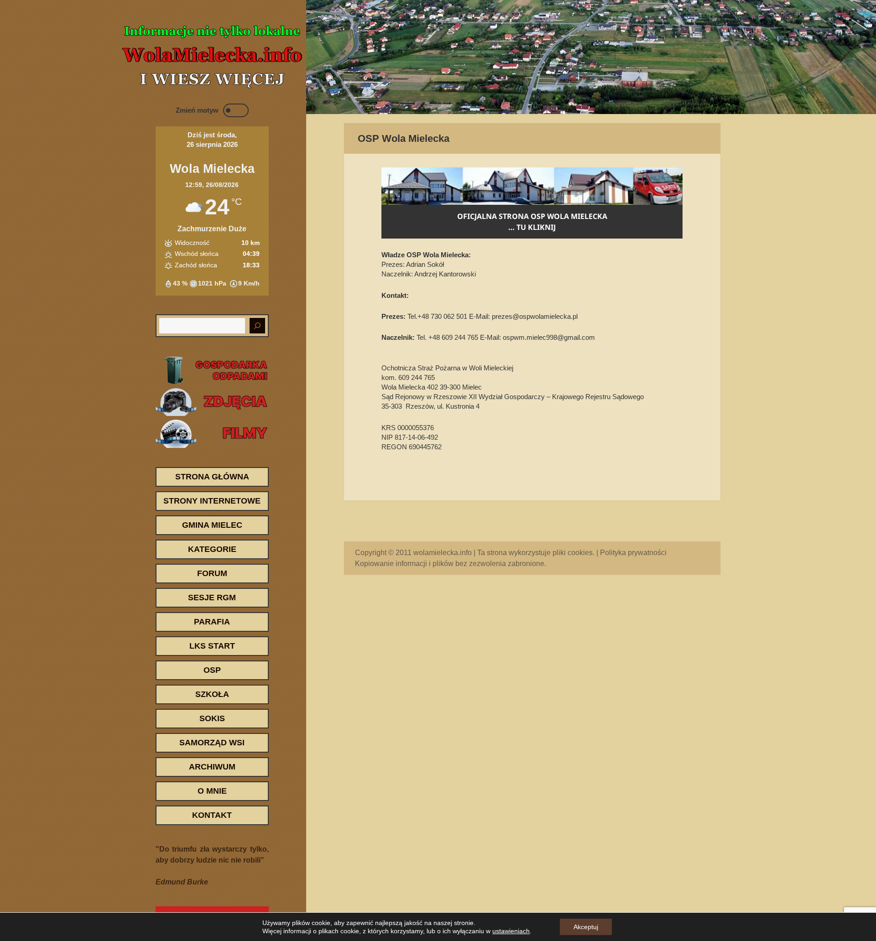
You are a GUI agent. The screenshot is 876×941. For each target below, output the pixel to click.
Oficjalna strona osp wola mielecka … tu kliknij (532, 221)
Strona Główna (212, 476)
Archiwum (212, 766)
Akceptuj (586, 927)
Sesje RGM (212, 597)
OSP (212, 670)
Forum (212, 573)
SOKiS (212, 718)
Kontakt (212, 815)
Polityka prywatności (633, 552)
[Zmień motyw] (236, 110)
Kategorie (212, 549)
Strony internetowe (212, 500)
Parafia (212, 621)
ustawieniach (511, 931)
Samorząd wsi (212, 742)
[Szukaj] (257, 325)
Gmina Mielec (212, 525)
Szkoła (212, 694)
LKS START (212, 645)
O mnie (212, 790)
